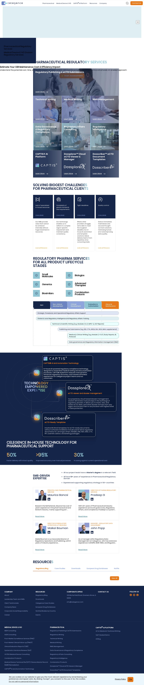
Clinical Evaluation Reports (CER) (16, 646)
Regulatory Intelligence (59, 658)
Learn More (40, 92)
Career (7, 615)
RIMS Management (57, 646)
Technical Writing (56, 638)
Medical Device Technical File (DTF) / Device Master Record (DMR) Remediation (26, 663)
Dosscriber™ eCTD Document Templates (65, 670)
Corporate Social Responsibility (16, 611)
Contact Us (136, 3)
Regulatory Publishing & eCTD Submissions (66, 631)
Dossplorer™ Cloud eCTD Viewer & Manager (66, 666)
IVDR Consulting (10, 635)
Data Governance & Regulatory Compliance (66, 650)
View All (114, 578)
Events (38, 615)
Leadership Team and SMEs (14, 599)
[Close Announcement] (138, 22)
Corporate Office (74, 592)
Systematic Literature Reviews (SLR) (17, 650)
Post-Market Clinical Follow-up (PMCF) (18, 642)
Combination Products (12, 658)
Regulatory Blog (42, 568)
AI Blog (98, 639)
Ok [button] (130, 679)
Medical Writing (56, 642)
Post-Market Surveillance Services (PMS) (19, 638)
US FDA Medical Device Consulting (17, 654)
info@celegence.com (75, 602)
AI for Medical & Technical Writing (108, 631)
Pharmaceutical (48, 3)
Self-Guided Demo (103, 635)
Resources (93, 3)
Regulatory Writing (57, 635)
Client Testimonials (11, 603)
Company (103, 3)
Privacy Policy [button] (120, 679)
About (6, 595)
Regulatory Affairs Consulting (61, 654)
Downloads (75, 568)
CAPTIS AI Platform (80, 3)
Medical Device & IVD (63, 3)
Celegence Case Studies (45, 603)
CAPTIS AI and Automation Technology (19, 668)
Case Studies (60, 568)
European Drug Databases (97, 568)
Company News (10, 607)
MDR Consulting (10, 631)
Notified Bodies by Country (46, 611)
